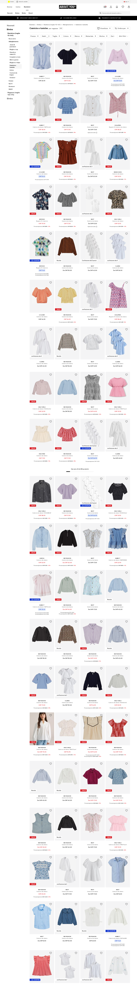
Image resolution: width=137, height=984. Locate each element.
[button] (104, 28)
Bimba (39, 24)
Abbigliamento (68, 24)
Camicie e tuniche (81, 24)
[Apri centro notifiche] (117, 7)
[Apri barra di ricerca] (100, 13)
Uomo (18, 7)
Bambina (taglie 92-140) (52, 24)
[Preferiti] (123, 7)
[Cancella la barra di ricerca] (128, 13)
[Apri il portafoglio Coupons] (105, 7)
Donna (9, 7)
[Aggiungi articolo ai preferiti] (50, 44)
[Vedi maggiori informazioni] (42, 84)
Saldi (44, 36)
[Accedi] (111, 7)
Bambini (27, 7)
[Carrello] (129, 7)
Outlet (12, 1)
